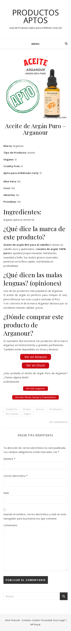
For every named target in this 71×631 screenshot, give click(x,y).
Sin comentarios (58, 422)
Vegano (27, 413)
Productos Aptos (35, 16)
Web (6, 493)
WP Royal (35, 624)
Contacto (26, 620)
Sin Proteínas (12, 413)
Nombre (9, 458)
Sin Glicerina (56, 409)
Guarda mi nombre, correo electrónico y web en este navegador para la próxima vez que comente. (34, 516)
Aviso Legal (59, 620)
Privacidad (46, 620)
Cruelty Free (11, 409)
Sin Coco (40, 409)
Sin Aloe (27, 409)
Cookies (36, 620)
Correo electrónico (15, 475)
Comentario (10, 525)
